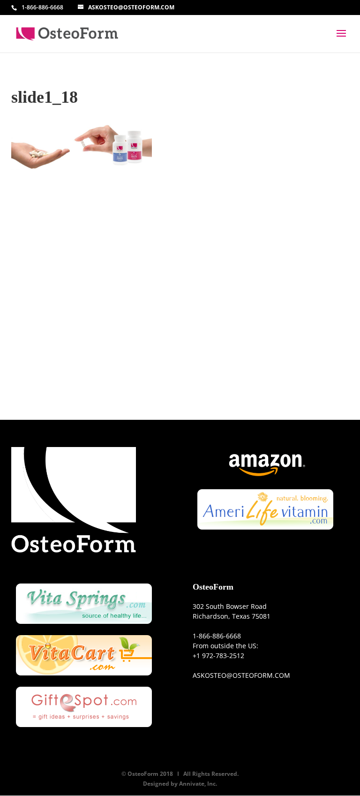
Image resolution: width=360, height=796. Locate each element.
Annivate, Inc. (198, 784)
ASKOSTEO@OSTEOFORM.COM (241, 675)
